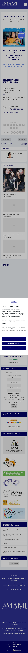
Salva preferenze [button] (14, 347)
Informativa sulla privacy (14, 352)
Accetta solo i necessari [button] (14, 343)
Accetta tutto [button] (14, 339)
